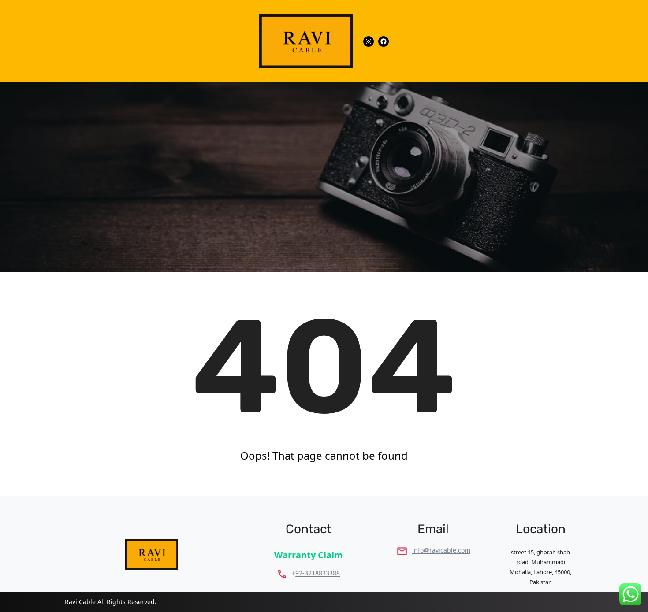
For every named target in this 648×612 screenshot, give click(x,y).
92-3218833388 (317, 573)
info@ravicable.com (441, 550)
